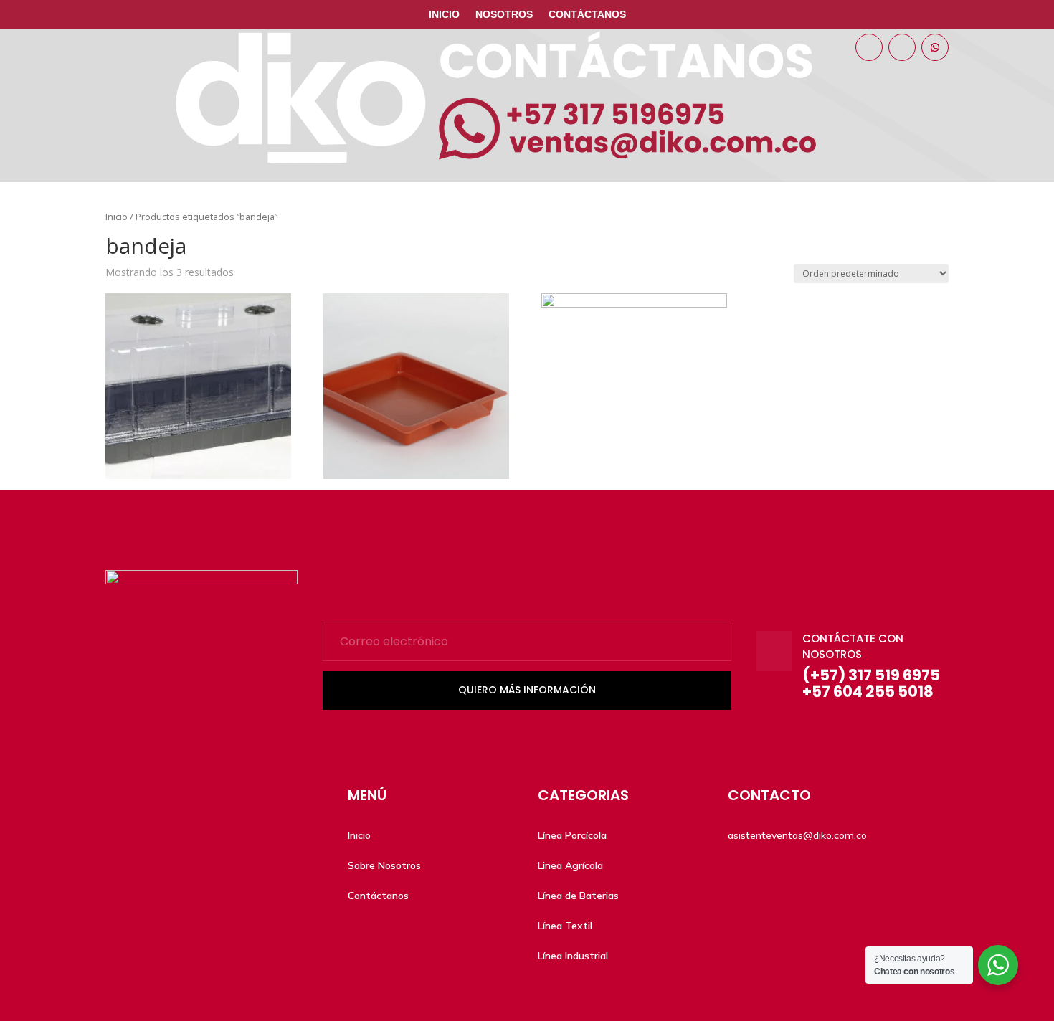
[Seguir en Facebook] (869, 47)
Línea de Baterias (578, 895)
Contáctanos (587, 14)
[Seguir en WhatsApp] (935, 47)
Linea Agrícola (570, 865)
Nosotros (504, 14)
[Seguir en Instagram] (902, 47)
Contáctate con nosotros (852, 647)
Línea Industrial (573, 955)
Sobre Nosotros (384, 865)
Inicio (444, 14)
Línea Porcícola (572, 835)
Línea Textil (565, 925)
